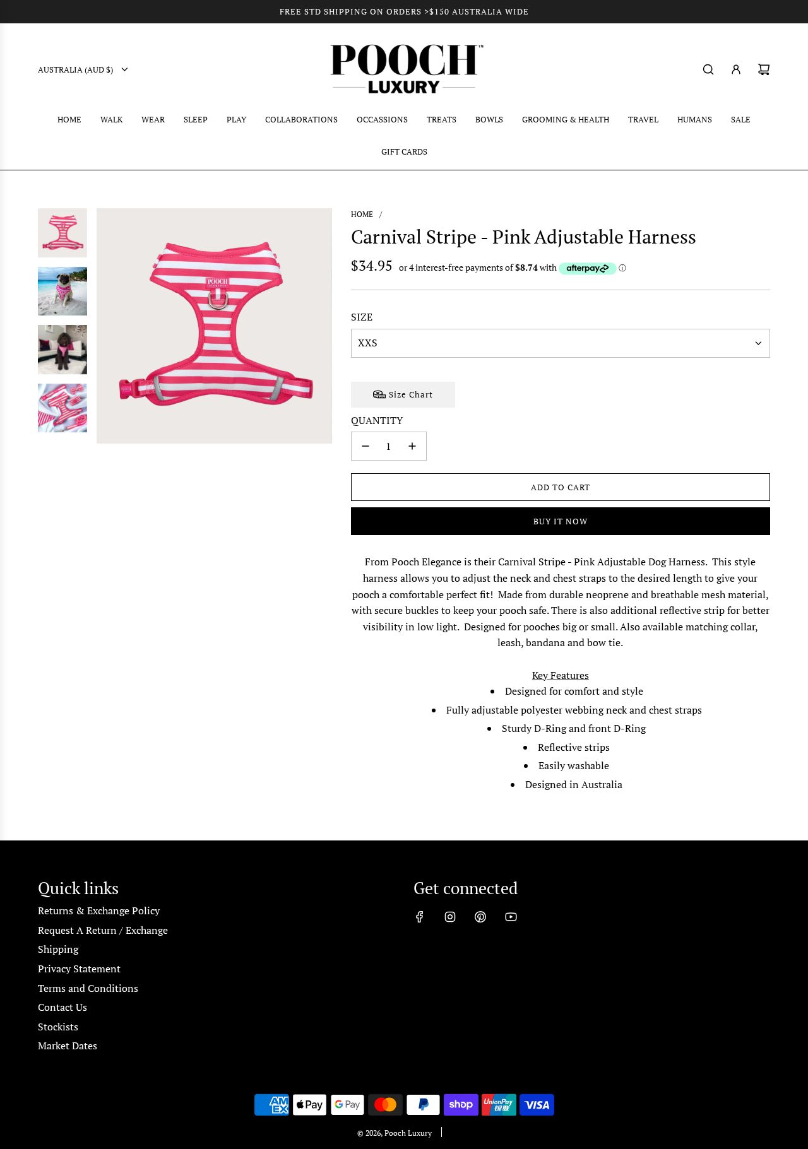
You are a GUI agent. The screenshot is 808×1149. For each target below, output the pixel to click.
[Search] (708, 69)
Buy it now (560, 521)
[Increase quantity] (412, 446)
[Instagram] (450, 917)
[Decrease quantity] (365, 446)
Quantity (377, 420)
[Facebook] (420, 917)
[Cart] (764, 69)
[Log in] (736, 69)
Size (361, 317)
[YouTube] (511, 917)
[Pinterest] (480, 917)
